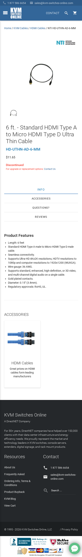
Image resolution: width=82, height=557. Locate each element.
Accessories (41, 198)
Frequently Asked (14, 474)
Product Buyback (14, 491)
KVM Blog (10, 498)
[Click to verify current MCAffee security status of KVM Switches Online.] (60, 545)
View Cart (10, 505)
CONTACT (52, 13)
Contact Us (49, 169)
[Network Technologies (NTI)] (66, 45)
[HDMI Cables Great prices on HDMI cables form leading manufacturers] (22, 338)
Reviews (41, 216)
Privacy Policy (70, 529)
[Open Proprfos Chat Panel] (74, 548)
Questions (40, 207)
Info (41, 189)
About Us (9, 467)
